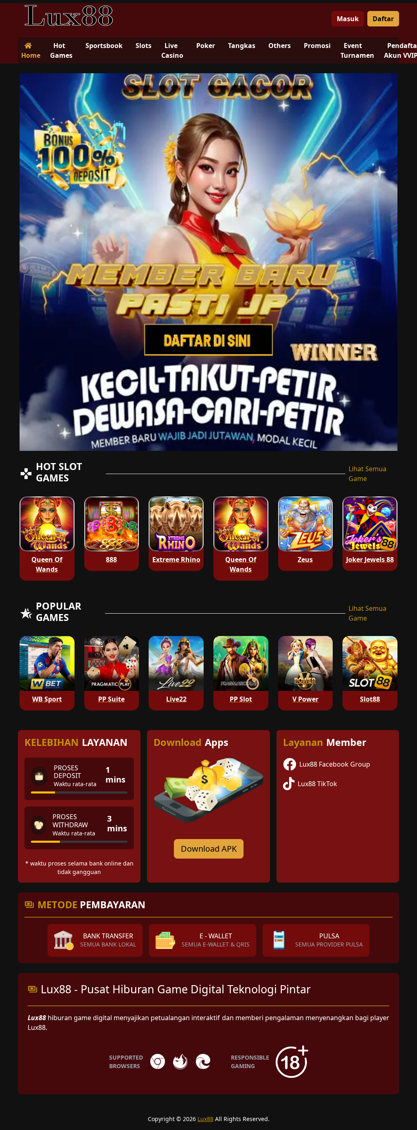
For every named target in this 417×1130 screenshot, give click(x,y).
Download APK (209, 848)
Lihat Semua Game (367, 473)
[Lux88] (69, 15)
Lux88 (205, 1119)
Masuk (348, 18)
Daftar (383, 18)
